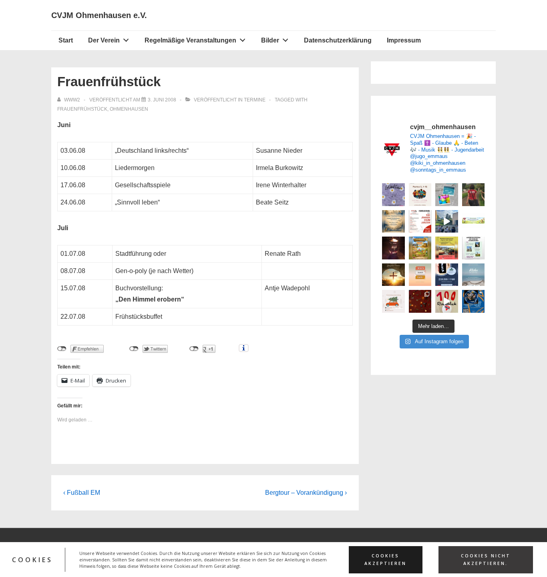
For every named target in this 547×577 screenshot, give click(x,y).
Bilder (270, 40)
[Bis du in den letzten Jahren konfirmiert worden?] (446, 194)
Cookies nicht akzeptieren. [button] (486, 559)
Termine (254, 100)
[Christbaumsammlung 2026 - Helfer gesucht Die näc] (393, 301)
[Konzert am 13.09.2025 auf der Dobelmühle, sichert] (473, 301)
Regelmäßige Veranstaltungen (190, 40)
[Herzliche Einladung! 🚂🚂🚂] (446, 248)
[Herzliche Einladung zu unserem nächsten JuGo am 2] (446, 274)
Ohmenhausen (129, 109)
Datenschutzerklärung (338, 40)
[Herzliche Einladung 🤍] (420, 248)
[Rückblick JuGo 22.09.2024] (420, 301)
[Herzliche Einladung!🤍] (393, 221)
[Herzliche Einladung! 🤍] (420, 221)
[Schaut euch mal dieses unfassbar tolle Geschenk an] (393, 248)
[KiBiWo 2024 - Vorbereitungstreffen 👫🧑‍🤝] (473, 194)
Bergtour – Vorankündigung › (306, 492)
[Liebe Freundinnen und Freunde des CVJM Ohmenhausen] (473, 248)
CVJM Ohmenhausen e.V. (99, 15)
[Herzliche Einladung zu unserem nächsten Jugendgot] (393, 194)
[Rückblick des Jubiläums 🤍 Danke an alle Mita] (446, 301)
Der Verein (104, 40)
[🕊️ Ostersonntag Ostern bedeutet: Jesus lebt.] (393, 274)
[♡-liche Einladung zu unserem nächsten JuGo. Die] (473, 274)
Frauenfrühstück (82, 109)
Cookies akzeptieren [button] (385, 559)
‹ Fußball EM (81, 492)
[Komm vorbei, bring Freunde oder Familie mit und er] (420, 194)
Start (65, 40)
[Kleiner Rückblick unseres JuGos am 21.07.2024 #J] (446, 221)
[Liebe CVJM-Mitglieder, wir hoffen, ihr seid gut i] (473, 221)
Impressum (404, 40)
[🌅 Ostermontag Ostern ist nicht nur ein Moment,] (420, 274)
